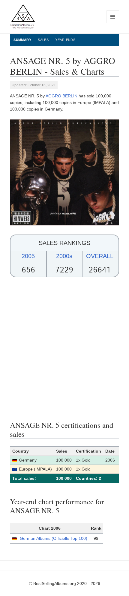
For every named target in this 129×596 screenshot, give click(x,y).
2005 (28, 256)
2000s (64, 256)
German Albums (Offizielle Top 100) (53, 538)
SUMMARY (22, 40)
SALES (43, 40)
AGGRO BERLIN (61, 96)
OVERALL (99, 256)
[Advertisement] (64, 349)
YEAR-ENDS (65, 40)
